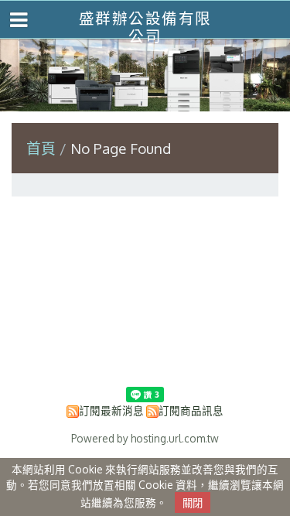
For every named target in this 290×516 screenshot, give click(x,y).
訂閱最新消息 (111, 410)
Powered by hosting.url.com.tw (145, 438)
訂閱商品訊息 (191, 410)
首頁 (41, 148)
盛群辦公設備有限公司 (145, 27)
